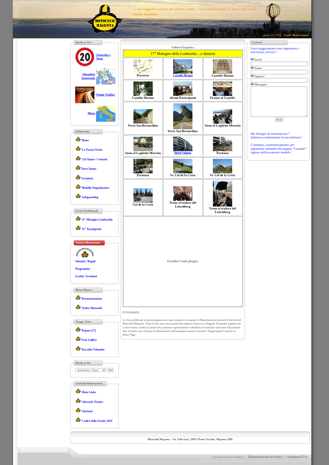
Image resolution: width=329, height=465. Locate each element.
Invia (279, 119)
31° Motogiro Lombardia (97, 219)
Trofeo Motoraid (92, 308)
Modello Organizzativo (95, 187)
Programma (82, 268)
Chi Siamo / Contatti (94, 159)
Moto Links (89, 392)
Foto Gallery (89, 340)
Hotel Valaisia (182, 153)
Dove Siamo (89, 168)
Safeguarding (90, 197)
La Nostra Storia (92, 149)
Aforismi (87, 411)
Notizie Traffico (105, 94)
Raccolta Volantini (93, 349)
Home (85, 140)
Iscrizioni (87, 178)
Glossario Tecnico (92, 402)
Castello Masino (183, 75)
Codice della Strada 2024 (97, 421)
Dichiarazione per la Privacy (265, 456)
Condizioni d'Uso (296, 456)
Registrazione (301, 35)
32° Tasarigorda (91, 229)
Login (287, 35)
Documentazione (92, 298)
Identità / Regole (85, 261)
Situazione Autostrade (88, 76)
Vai (110, 370)
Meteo (91, 113)
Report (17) (89, 330)
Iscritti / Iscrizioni (86, 276)
